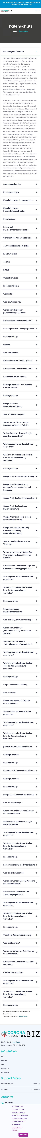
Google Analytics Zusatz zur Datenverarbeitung (15, 507)
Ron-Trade (16, 1042)
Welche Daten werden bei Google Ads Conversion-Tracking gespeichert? (19, 567)
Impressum (5, 1072)
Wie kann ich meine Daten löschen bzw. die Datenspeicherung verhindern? (17, 458)
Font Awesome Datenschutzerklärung (19, 865)
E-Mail (6, 270)
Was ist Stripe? (9, 693)
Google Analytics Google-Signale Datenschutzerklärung (17, 518)
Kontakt (4, 1061)
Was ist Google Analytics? (14, 414)
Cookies (6, 345)
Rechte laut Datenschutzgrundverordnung (15, 228)
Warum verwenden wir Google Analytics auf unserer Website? (16, 423)
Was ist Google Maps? (12, 803)
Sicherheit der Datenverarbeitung (17, 238)
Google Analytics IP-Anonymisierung (18, 476)
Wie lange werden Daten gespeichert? (19, 329)
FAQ (2, 1057)
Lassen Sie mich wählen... (17, 1129)
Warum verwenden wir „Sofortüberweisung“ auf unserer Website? (17, 630)
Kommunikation (10, 254)
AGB (2, 1065)
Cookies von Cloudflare (13, 972)
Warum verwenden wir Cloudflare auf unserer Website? (18, 952)
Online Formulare (10, 278)
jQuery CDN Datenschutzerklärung (17, 747)
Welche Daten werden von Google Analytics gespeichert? (17, 434)
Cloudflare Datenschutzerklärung (17, 935)
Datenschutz (5, 1068)
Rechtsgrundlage (10, 337)
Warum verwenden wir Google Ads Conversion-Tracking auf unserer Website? (17, 555)
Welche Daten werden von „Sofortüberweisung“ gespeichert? (17, 642)
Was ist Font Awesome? (13, 873)
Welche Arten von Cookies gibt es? (17, 361)
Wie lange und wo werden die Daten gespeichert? (18, 445)
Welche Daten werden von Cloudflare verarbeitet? (18, 963)
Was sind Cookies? (11, 353)
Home (15, 31)
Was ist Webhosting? (12, 302)
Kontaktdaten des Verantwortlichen (18, 200)
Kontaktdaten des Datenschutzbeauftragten (14, 209)
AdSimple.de (23, 1016)
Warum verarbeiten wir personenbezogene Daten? (14, 311)
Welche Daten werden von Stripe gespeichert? (17, 712)
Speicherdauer (9, 219)
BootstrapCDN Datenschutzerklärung (18, 771)
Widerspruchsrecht (11, 755)
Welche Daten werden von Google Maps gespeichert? (17, 822)
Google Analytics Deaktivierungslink (18, 498)
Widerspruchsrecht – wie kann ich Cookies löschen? (17, 386)
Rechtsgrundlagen (11, 192)
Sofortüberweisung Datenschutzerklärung (12, 610)
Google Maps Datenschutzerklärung (18, 795)
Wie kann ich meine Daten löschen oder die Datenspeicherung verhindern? (17, 666)
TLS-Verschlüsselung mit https (16, 246)
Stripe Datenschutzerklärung (15, 685)
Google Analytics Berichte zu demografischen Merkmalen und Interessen (17, 487)
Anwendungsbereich (12, 184)
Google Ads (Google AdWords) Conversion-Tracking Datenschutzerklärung (16, 530)
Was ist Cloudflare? (11, 943)
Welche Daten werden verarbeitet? (17, 321)
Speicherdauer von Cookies (14, 377)
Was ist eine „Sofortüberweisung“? (17, 620)
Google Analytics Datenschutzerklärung (12, 404)
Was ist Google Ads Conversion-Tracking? (16, 542)
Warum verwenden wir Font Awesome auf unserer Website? (19, 882)
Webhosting (8, 294)
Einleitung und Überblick (13, 52)
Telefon (6, 262)
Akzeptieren (23, 1134)
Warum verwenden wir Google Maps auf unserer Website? (18, 812)
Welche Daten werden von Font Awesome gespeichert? (16, 893)
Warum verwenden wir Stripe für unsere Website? (16, 702)
